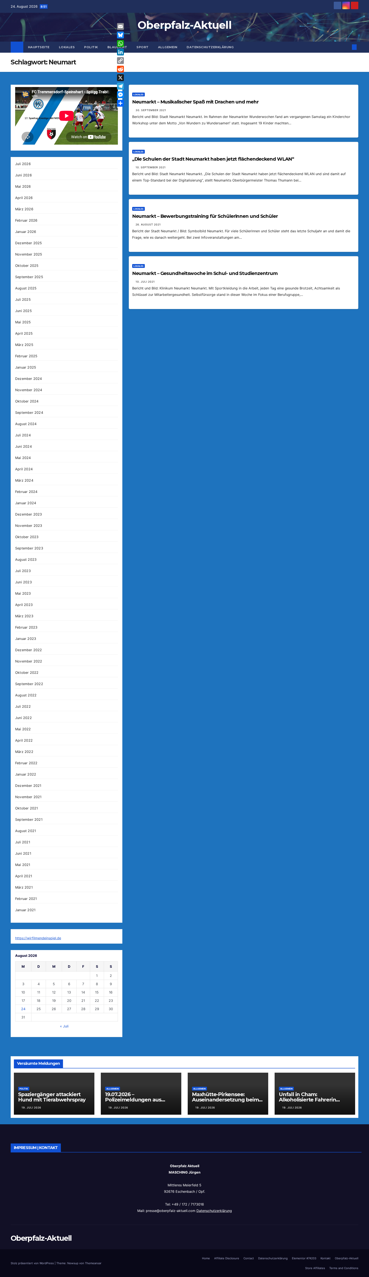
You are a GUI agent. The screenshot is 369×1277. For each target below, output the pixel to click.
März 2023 (24, 616)
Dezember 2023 (28, 514)
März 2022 (24, 752)
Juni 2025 (23, 311)
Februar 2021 (26, 898)
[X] (120, 77)
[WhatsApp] (120, 43)
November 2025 (28, 254)
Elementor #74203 (304, 1258)
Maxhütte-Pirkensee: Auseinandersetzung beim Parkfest (225, 1099)
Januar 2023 (25, 638)
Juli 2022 (23, 706)
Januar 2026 (25, 232)
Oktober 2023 (26, 537)
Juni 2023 (23, 582)
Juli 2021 (22, 842)
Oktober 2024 (26, 401)
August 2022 (26, 695)
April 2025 (24, 333)
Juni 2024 (23, 446)
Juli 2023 (23, 571)
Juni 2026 (23, 175)
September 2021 (28, 819)
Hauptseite (39, 47)
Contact (248, 1258)
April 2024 (24, 469)
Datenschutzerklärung (210, 47)
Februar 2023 (26, 627)
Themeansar (93, 1263)
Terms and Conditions (343, 1268)
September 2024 (29, 412)
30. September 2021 (151, 110)
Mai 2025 (23, 322)
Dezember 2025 (28, 243)
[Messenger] (120, 94)
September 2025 (29, 277)
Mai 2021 (22, 865)
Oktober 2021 (26, 808)
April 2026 (24, 198)
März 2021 (24, 887)
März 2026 (24, 209)
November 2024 (28, 390)
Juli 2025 (23, 299)
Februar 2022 (26, 763)
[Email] (120, 26)
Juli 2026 (23, 164)
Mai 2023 (23, 593)
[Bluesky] (120, 35)
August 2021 (25, 831)
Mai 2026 (23, 186)
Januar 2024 (25, 503)
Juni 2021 (23, 853)
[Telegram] (120, 86)
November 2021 (28, 797)
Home (206, 1258)
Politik (91, 47)
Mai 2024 (23, 458)
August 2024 (26, 424)
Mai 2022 (23, 729)
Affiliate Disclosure (226, 1258)
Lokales (67, 47)
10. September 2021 (151, 167)
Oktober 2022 (26, 672)
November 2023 (28, 525)
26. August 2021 (148, 224)
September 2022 (29, 684)
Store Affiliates (315, 1268)
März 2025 (24, 345)
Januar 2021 (25, 910)
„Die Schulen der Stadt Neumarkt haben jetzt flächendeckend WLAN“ (213, 159)
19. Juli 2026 (31, 1107)
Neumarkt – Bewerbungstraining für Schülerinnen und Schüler (205, 216)
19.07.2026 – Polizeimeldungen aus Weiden (133, 1099)
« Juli (64, 1026)
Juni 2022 (23, 718)
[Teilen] (120, 103)
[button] (347, 47)
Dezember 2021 (28, 785)
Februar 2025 (26, 356)
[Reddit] (120, 69)
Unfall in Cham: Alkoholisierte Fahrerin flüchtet (307, 1099)
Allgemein (167, 47)
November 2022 (28, 661)
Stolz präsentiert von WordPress (33, 1263)
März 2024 (24, 480)
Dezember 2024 (28, 378)
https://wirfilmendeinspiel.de (38, 938)
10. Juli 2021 (145, 281)
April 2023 (24, 605)
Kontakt (326, 1258)
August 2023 (26, 559)
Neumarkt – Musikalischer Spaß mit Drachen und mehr (195, 102)
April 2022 (24, 740)
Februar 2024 (26, 492)
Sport (142, 47)
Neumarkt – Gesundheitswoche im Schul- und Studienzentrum (205, 273)
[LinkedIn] (120, 52)
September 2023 (29, 548)
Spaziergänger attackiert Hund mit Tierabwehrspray (51, 1097)
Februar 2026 (26, 220)
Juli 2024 (23, 435)
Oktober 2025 (26, 265)
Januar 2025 (25, 367)
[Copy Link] (120, 60)
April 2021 (23, 876)
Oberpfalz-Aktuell (184, 25)
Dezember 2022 (28, 650)
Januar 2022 (25, 774)
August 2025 (26, 288)
